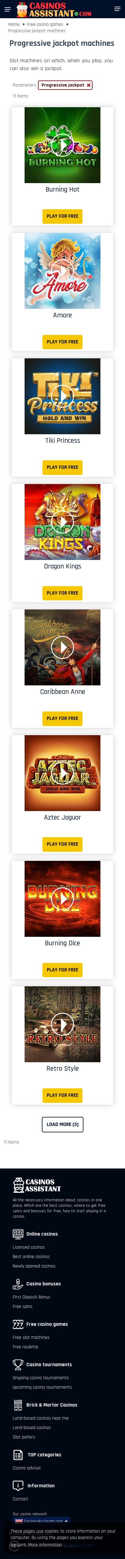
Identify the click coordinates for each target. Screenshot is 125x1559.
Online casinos (42, 1234)
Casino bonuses (43, 1284)
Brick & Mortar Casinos (51, 1405)
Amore (62, 315)
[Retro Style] (62, 1024)
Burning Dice (62, 943)
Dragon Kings (62, 566)
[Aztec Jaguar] (62, 773)
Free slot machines (31, 1337)
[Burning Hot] (62, 145)
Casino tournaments (49, 1364)
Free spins (22, 1306)
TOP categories (43, 1455)
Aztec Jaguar (62, 817)
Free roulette (25, 1347)
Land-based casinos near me (41, 1418)
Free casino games (45, 24)
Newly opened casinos (34, 1266)
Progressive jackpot (63, 85)
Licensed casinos (29, 1247)
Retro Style (62, 1068)
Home (14, 24)
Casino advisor (27, 1468)
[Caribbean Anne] (62, 647)
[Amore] (62, 271)
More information (45, 1545)
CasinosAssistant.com (43, 1521)
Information (40, 1485)
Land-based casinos (32, 1427)
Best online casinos (31, 1257)
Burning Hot (62, 189)
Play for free (62, 216)
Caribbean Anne (62, 691)
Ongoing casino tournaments (41, 1378)
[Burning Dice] (62, 898)
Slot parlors (24, 1437)
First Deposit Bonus (31, 1297)
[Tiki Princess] (62, 396)
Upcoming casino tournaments (42, 1387)
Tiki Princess (62, 440)
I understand (79, 1544)
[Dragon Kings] (62, 522)
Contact (20, 1499)
